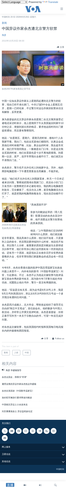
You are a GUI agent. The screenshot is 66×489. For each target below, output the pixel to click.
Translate (53, 2)
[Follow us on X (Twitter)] (5, 431)
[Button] (60, 47)
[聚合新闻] (46, 431)
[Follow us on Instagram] (26, 431)
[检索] (55, 485)
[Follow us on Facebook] (19, 431)
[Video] (24, 485)
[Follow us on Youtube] (12, 431)
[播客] (53, 431)
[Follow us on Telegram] (40, 431)
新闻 (4, 23)
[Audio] (40, 485)
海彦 (4, 35)
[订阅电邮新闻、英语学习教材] (5, 438)
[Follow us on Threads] (33, 431)
